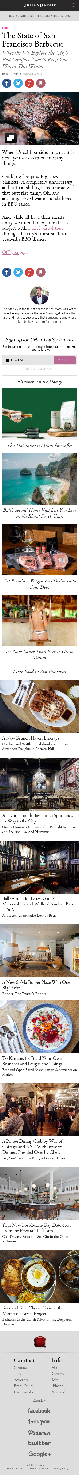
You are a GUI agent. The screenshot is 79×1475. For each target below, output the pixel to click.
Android (58, 1392)
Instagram (39, 1422)
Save (29, 83)
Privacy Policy (60, 1468)
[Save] (41, 83)
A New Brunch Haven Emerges (30, 738)
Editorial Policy (14, 1468)
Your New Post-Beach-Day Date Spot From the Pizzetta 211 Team (36, 1228)
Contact (20, 1367)
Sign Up (64, 360)
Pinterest (39, 1433)
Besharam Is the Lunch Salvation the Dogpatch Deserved (37, 1322)
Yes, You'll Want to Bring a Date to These (33, 1158)
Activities (52, 15)
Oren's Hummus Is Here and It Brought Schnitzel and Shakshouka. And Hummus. (39, 829)
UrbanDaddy (39, 5)
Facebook (39, 1411)
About (57, 1367)
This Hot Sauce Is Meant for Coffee (39, 445)
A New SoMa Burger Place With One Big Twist (36, 985)
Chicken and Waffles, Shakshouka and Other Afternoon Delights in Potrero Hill (35, 746)
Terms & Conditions (37, 1468)
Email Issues (23, 1386)
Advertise (21, 1380)
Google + (39, 1454)
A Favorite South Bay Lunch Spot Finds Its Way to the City (37, 818)
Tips (17, 1374)
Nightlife (36, 15)
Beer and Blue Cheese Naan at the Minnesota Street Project (32, 1311)
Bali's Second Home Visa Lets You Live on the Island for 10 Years (39, 513)
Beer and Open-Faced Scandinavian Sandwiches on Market (39, 1072)
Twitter (39, 1444)
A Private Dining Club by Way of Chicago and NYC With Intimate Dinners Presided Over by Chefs (32, 1147)
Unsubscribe (24, 1392)
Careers (58, 1374)
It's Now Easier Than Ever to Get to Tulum (39, 654)
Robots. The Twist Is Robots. (24, 993)
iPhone (57, 1386)
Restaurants (18, 15)
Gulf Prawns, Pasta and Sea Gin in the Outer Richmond (35, 1239)
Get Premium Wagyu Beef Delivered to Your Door (39, 584)
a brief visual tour (45, 228)
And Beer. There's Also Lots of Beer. (29, 915)
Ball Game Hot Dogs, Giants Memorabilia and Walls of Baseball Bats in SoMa (37, 904)
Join (55, 1380)
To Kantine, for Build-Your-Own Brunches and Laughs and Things (32, 1061)
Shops (65, 15)
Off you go (13, 252)
